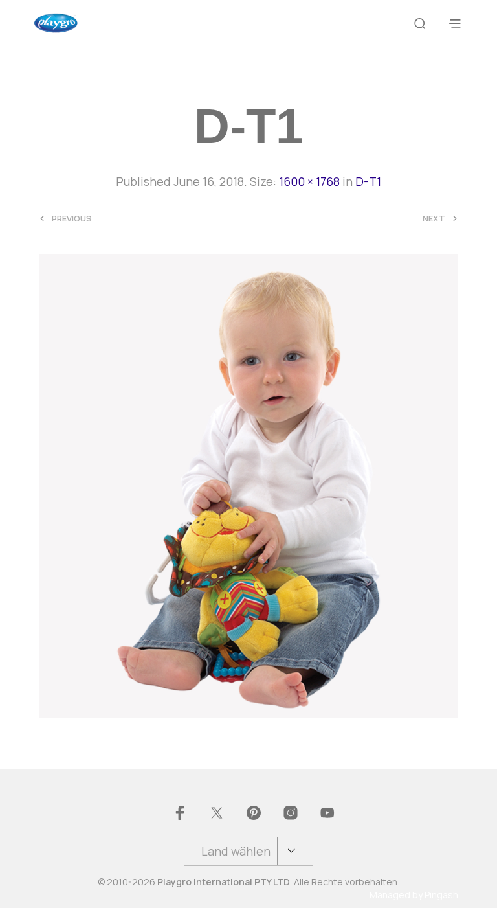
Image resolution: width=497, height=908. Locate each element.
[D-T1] (248, 484)
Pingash (441, 895)
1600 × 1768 (309, 181)
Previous (72, 218)
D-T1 (368, 181)
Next (434, 218)
